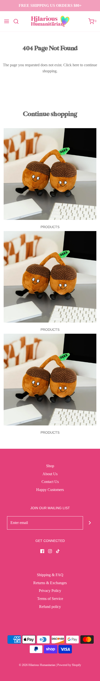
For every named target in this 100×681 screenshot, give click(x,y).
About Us (50, 474)
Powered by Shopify (69, 665)
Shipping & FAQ (50, 575)
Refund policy (50, 607)
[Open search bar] (18, 21)
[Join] (89, 523)
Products (50, 227)
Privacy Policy (50, 591)
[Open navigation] (6, 21)
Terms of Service (50, 599)
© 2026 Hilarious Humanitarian (37, 665)
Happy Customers (50, 490)
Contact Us (50, 482)
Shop (50, 466)
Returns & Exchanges (50, 583)
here (76, 65)
